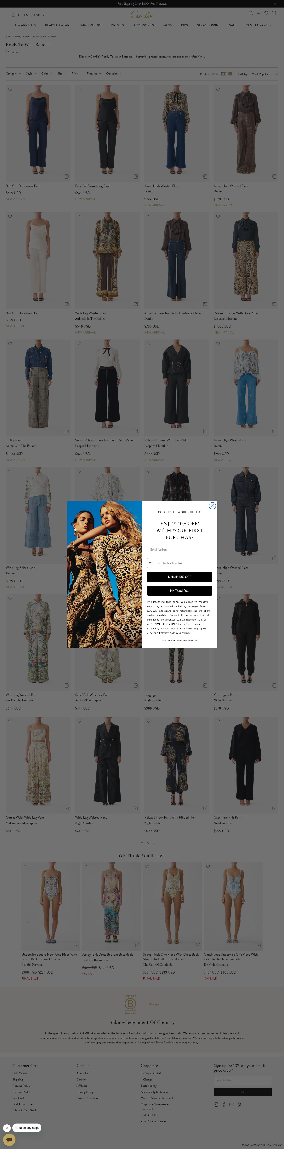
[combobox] (154, 563)
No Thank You (179, 590)
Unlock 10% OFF (179, 576)
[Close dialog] (212, 505)
